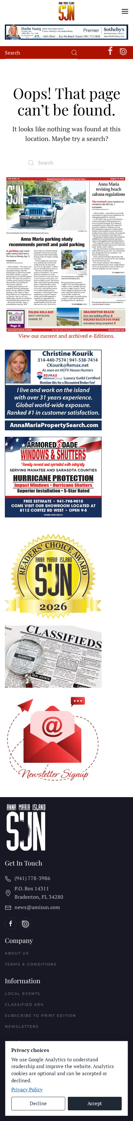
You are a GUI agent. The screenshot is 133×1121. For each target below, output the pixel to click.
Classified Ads (24, 1004)
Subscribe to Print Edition (40, 1015)
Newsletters (22, 1026)
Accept (94, 1103)
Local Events (22, 993)
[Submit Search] (74, 52)
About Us (17, 953)
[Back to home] (66, 11)
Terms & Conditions (31, 964)
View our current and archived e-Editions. (66, 335)
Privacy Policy (27, 1089)
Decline (38, 1103)
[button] (125, 11)
